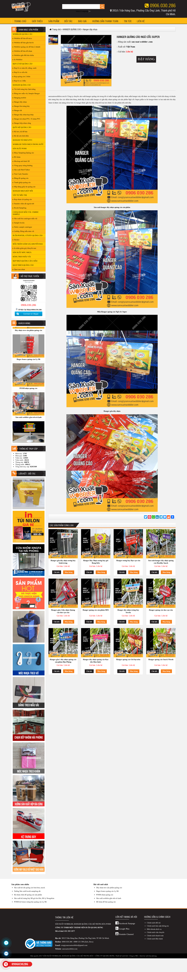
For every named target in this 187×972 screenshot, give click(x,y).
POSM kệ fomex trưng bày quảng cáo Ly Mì (30, 902)
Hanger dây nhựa (20, 102)
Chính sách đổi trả (153, 923)
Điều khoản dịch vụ (154, 929)
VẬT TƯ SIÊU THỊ (20, 195)
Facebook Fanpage (126, 923)
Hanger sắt (18, 110)
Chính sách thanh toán (155, 936)
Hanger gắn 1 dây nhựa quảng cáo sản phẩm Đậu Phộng (63, 660)
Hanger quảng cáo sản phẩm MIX (96, 610)
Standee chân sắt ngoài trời (24, 204)
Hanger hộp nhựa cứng (22, 123)
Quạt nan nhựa (19, 269)
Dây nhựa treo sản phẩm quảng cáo (109, 888)
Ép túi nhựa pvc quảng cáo (28, 411)
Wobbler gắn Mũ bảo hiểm (24, 55)
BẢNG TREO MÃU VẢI (22, 257)
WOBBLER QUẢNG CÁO (22, 34)
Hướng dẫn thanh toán (105, 21)
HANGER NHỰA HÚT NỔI (23, 191)
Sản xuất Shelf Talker (22, 170)
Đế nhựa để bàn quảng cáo (28, 353)
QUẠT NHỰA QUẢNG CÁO (23, 265)
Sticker (16, 240)
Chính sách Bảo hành (155, 939)
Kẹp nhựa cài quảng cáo (23, 199)
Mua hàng (69, 572)
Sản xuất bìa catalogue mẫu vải (25, 218)
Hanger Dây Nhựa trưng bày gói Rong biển (95, 561)
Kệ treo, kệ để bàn (20, 132)
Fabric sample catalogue (23, 227)
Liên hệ (141, 21)
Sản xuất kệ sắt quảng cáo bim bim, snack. (29, 888)
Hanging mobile (20, 98)
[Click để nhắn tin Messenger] (6, 943)
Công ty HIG (133, 956)
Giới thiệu (37, 21)
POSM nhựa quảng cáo (104, 895)
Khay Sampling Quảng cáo (24, 153)
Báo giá (82, 21)
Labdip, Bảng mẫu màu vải (24, 231)
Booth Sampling (20, 208)
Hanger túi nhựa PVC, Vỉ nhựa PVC (27, 119)
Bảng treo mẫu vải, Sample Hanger (27, 93)
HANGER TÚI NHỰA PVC (22, 140)
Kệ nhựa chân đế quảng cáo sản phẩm (28, 895)
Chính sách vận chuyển (155, 932)
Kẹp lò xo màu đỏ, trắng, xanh (25, 68)
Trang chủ (20, 21)
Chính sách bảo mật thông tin (158, 926)
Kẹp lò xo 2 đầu (20, 81)
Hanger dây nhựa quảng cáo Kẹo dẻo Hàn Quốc (95, 660)
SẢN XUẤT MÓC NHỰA (22, 252)
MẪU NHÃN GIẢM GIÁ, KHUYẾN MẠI (28, 244)
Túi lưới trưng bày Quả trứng (24, 89)
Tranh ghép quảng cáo (22, 182)
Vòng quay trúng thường (23, 165)
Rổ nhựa (17, 157)
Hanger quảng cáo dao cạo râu (161, 610)
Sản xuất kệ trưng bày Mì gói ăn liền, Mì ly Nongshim (34, 898)
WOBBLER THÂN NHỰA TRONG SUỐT (28, 144)
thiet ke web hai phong (148, 956)
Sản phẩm (53, 21)
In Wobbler (18, 60)
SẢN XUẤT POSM (20, 148)
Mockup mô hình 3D (22, 161)
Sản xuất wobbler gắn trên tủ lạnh (108, 898)
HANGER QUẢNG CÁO (22, 85)
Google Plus (123, 929)
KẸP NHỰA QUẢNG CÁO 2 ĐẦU (25, 261)
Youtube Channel (126, 934)
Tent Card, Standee (21, 174)
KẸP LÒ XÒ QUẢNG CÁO (22, 64)
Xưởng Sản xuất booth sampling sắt (27, 891)
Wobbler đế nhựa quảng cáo (28, 382)
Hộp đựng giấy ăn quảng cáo (24, 187)
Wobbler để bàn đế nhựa (23, 51)
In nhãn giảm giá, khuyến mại (25, 248)
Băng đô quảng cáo (21, 178)
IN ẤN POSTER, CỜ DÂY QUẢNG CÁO (27, 235)
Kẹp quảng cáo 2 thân (22, 76)
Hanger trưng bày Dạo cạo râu (128, 560)
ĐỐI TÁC (68, 21)
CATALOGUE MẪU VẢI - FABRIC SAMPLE (26, 213)
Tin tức (128, 21)
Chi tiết (56, 572)
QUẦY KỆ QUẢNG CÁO (22, 127)
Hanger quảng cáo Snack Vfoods (160, 659)
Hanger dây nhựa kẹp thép (24, 115)
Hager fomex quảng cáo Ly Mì (107, 891)
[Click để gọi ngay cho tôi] (6, 964)
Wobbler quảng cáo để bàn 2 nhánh (27, 47)
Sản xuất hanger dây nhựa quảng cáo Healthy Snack (161, 561)
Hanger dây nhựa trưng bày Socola (128, 611)
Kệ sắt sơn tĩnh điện (21, 136)
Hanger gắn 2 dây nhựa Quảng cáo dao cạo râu (63, 611)
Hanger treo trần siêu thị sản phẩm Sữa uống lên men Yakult (28, 441)
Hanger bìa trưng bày (22, 106)
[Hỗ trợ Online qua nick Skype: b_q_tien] (28, 316)
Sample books (19, 223)
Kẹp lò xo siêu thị (20, 72)
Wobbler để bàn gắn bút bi (24, 43)
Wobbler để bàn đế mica (23, 38)
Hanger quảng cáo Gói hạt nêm (128, 659)
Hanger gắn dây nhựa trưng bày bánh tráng (63, 561)
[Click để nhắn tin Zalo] (6, 953)
